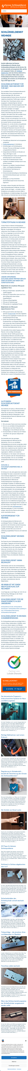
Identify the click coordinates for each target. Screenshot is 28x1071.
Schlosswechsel (17, 506)
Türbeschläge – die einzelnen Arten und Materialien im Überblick (13, 933)
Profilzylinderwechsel (8, 144)
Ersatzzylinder (12, 313)
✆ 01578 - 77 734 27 (14, 689)
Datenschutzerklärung (12, 1069)
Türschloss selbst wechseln (10, 966)
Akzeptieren (14, 1057)
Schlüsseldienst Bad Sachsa (11, 610)
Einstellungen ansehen (14, 1065)
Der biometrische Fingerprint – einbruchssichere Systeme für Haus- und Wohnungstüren (13, 698)
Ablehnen (14, 1061)
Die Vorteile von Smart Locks (11, 810)
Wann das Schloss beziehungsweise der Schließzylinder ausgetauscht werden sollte (13, 1003)
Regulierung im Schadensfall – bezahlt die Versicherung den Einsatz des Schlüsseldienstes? (14, 773)
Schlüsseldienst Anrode (7, 607)
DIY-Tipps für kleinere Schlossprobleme (8, 847)
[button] (26, 1041)
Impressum (19, 1069)
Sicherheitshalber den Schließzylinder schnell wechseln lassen (12, 900)
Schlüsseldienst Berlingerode (8, 612)
